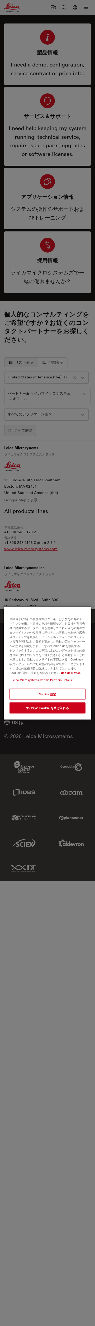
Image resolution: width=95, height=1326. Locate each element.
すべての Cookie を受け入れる (47, 708)
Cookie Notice (70, 673)
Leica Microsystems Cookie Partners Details (42, 680)
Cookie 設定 (47, 694)
